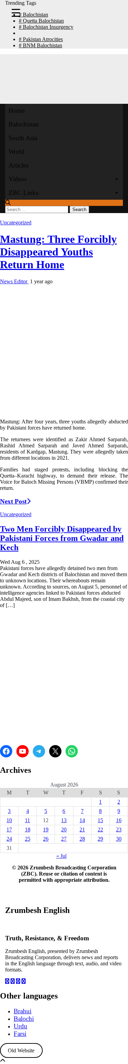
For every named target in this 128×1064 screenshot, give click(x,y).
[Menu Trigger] (15, 12)
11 (27, 820)
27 (64, 839)
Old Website (21, 1050)
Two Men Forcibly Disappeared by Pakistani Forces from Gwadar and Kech (62, 538)
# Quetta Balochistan (41, 21)
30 (119, 839)
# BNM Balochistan (40, 45)
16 (119, 820)
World (17, 151)
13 (64, 820)
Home (17, 110)
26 (45, 839)
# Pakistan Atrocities (41, 39)
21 (82, 829)
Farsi (20, 1033)
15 (100, 820)
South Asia (23, 137)
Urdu (20, 1026)
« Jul (61, 856)
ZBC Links (23, 192)
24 (9, 839)
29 (100, 839)
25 (27, 839)
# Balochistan (33, 14)
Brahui (22, 1011)
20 (64, 829)
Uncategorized (15, 222)
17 (9, 829)
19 (45, 829)
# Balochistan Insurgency (46, 27)
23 (119, 829)
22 (100, 829)
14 (82, 820)
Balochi (24, 1018)
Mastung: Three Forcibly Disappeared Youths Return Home (58, 252)
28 (82, 839)
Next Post (13, 501)
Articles (18, 165)
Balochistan (24, 124)
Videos (18, 179)
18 (27, 829)
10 (9, 820)
